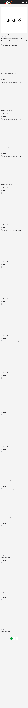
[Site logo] (8, 2)
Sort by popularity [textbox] (19, 40)
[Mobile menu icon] (2, 2)
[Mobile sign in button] (23, 2)
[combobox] (21, 40)
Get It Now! (3, 116)
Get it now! (3, 79)
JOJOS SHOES (20, 38)
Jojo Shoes (7, 76)
